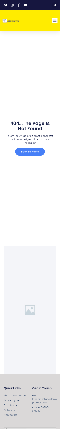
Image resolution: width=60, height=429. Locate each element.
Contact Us (10, 415)
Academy (9, 400)
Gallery (8, 410)
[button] (55, 5)
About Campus (13, 395)
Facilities (9, 405)
